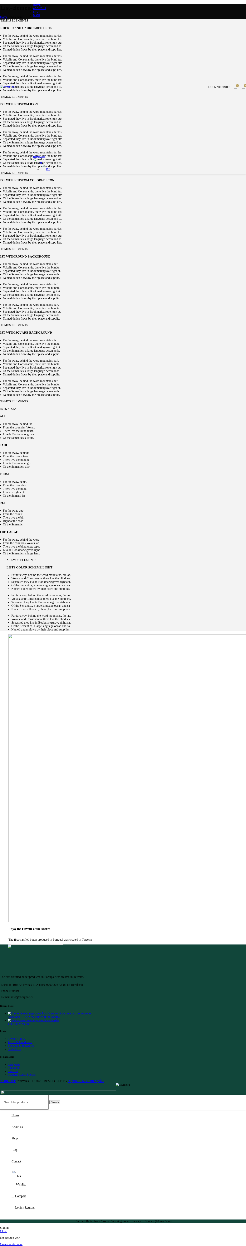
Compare (20, 1196)
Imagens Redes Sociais (22, 1074)
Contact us (14, 1049)
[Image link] (58, 1097)
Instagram (14, 1064)
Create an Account (11, 1244)
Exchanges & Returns (21, 1045)
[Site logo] (8, 87)
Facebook (14, 1067)
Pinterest (13, 1071)
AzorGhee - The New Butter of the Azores (34, 1016)
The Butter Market (19, 1023)
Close (3, 1231)
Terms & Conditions (20, 1042)
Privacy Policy (16, 1038)
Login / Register (25, 1207)
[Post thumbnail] (49, 1013)
